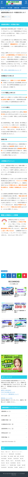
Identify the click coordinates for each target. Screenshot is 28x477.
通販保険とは (3, 7)
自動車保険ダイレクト (15, 473)
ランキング (5, 454)
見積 (24, 465)
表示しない (7, 16)
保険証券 (17, 458)
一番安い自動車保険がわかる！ (11, 70)
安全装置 (18, 460)
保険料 (10, 458)
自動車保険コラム (7, 428)
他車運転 (4, 458)
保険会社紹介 (5, 433)
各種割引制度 (16, 7)
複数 (20, 465)
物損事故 (14, 462)
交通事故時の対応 (7, 424)
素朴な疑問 (10, 7)
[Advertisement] (14, 252)
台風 (8, 460)
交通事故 (19, 454)
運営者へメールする (6, 398)
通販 (17, 467)
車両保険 (4, 467)
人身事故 (4, 456)
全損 (22, 458)
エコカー (9, 451)
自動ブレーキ (5, 465)
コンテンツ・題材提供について (10, 394)
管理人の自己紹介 (6, 390)
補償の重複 (13, 465)
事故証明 (12, 454)
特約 (19, 462)
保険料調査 (5, 437)
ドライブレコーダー (17, 451)
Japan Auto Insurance (8, 441)
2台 (3, 451)
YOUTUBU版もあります (8, 392)
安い (13, 460)
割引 (4, 460)
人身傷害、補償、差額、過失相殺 (16, 456)
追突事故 (11, 467)
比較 (24, 460)
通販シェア (22, 467)
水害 (4, 462)
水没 (8, 462)
